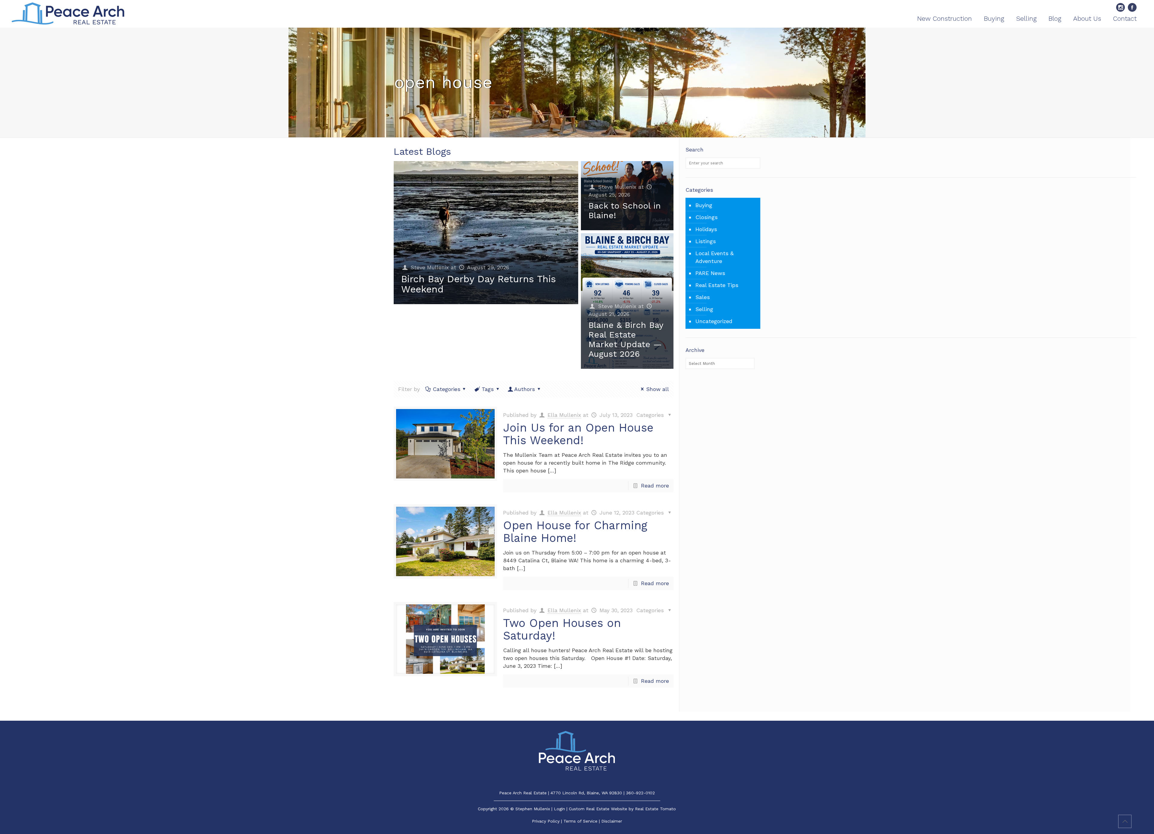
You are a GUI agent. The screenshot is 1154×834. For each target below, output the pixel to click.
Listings (705, 241)
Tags (488, 389)
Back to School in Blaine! (624, 210)
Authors (524, 389)
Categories (446, 389)
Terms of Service (580, 821)
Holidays (706, 229)
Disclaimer (611, 821)
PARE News (710, 273)
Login (559, 808)
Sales (702, 297)
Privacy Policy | (547, 821)
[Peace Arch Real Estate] (68, 14)
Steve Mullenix (430, 267)
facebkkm (1132, 7)
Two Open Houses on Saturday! (562, 629)
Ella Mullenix (564, 415)
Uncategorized (713, 321)
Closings (706, 217)
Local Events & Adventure (714, 257)
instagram (1120, 7)
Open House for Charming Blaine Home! (575, 532)
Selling (704, 309)
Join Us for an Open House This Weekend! (578, 434)
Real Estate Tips (716, 285)
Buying (703, 205)
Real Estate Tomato (655, 808)
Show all (657, 389)
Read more (655, 485)
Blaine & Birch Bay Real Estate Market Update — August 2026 (625, 339)
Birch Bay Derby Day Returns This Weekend (478, 284)
